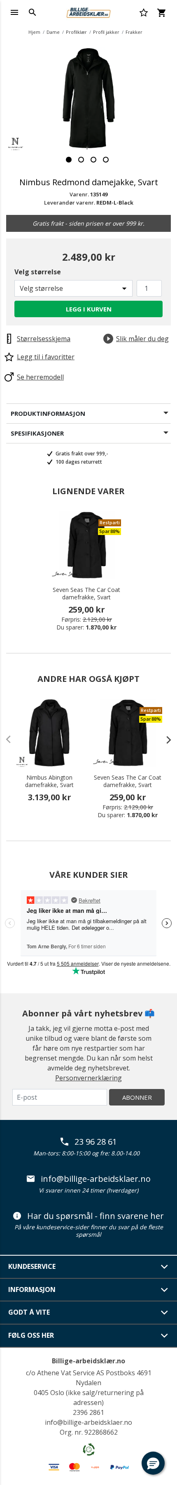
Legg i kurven (89, 309)
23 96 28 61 (96, 1141)
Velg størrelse (37, 271)
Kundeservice (32, 1266)
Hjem (34, 32)
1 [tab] (69, 160)
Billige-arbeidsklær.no (88, 1360)
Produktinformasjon (48, 413)
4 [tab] (106, 160)
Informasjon (32, 1289)
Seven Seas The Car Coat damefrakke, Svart (86, 593)
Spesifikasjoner (37, 433)
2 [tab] (81, 160)
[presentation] (164, 739)
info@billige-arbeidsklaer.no (96, 1179)
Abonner (137, 1097)
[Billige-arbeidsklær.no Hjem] (88, 11)
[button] (153, 1463)
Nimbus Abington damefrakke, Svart (49, 781)
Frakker (134, 32)
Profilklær (76, 32)
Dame (53, 32)
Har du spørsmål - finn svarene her (95, 1216)
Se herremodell (40, 377)
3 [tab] (93, 160)
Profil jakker (106, 32)
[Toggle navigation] (14, 12)
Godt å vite (29, 1312)
